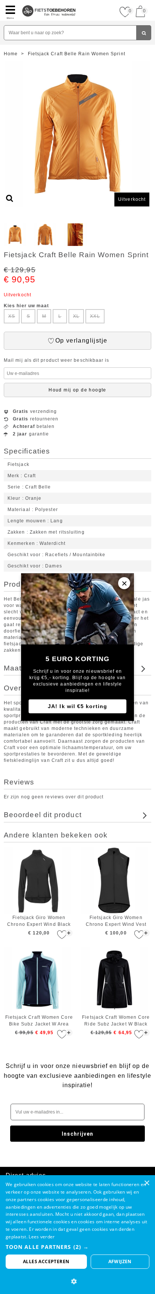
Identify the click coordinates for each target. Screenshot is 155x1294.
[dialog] (77, 1234)
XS (11, 316)
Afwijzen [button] (120, 1261)
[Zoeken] (143, 32)
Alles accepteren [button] (46, 1261)
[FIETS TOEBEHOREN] (49, 3)
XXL (95, 316)
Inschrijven (78, 1134)
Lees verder (42, 1236)
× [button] (146, 1183)
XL (76, 316)
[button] (77, 1247)
